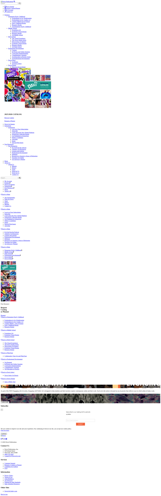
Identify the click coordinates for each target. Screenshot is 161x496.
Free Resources (12, 146)
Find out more (5, 430)
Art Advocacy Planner (18, 159)
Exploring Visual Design (19, 31)
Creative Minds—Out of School (13, 323)
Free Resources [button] (9, 144)
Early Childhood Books (19, 23)
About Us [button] (7, 163)
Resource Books (17, 25)
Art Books (15, 62)
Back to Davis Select (8, 372)
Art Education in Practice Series (21, 57)
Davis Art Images (9, 124)
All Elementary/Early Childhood (21, 26)
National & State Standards (12, 482)
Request (3, 315)
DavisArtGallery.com (10, 491)
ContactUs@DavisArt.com (12, 456)
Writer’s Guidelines (10, 221)
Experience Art (16, 30)
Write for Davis (9, 199)
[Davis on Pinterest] (6, 439)
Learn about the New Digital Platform (23, 132)
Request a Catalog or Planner (13, 465)
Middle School (12, 28)
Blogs (6, 161)
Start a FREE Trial (9, 382)
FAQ (5, 468)
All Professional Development (21, 58)
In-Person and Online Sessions (21, 52)
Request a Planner (9, 121)
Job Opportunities (9, 197)
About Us (11, 164)
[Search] (19, 178)
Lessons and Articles (18, 151)
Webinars (14, 154)
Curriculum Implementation (20, 53)
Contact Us (9, 12)
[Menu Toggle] (14, 1)
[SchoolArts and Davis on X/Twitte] (3, 439)
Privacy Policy (8, 475)
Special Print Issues (17, 142)
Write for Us (15, 171)
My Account (9, 10)
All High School (17, 47)
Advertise (15, 139)
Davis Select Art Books (11, 375)
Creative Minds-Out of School (21, 21)
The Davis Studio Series (19, 40)
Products (7, 183)
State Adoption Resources (12, 484)
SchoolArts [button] (7, 126)
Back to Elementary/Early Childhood (13, 317)
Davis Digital (10, 6)
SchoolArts (11, 127)
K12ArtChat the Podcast (11, 232)
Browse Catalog (9, 118)
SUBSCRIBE (5, 402)
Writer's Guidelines (17, 137)
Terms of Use (8, 477)
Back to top (4, 494)
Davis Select (12, 60)
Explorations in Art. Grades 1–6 (13, 322)
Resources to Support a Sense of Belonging (24, 156)
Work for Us (15, 173)
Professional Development (16, 48)
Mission (14, 166)
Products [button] (7, 15)
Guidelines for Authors (11, 466)
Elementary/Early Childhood (16, 16)
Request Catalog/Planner (13, 8)
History (14, 168)
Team (13, 169)
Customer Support (9, 463)
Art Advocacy (8, 480)
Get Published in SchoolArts (20, 136)
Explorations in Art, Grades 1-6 (21, 20)
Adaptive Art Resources (19, 149)
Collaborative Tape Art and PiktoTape (15, 356)
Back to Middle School (9, 330)
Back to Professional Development (12, 359)
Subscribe (15, 131)
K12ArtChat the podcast (19, 147)
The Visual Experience (18, 38)
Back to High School (8, 340)
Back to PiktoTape (7, 353)
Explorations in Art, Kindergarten (22, 18)
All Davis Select (17, 63)
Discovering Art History (19, 42)
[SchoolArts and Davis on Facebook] (1, 439)
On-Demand (8, 362)
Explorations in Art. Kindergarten (14, 320)
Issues (13, 141)
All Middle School (17, 35)
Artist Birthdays (9, 479)
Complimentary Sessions (19, 55)
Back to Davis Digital (8, 378)
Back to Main (6, 194)
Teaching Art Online (18, 158)
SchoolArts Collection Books (20, 134)
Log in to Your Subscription (20, 129)
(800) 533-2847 (9, 454)
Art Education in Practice (11, 369)
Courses (14, 50)
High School (12, 37)
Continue (3, 434)
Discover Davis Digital (18, 67)
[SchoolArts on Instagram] (5, 439)
